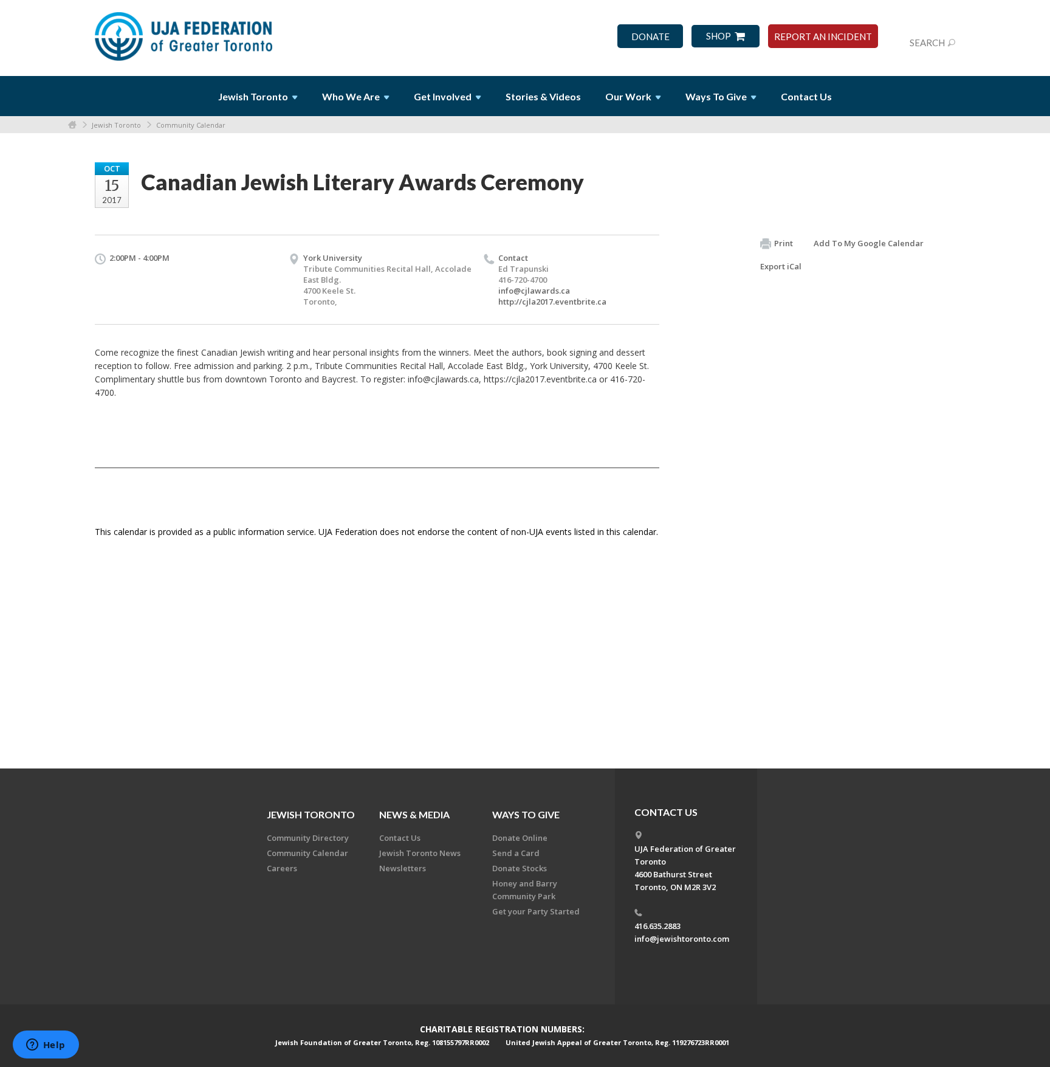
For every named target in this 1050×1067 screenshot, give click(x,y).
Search (927, 42)
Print (783, 243)
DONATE (650, 37)
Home (72, 125)
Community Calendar (190, 124)
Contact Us (806, 96)
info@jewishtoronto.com (681, 938)
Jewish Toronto (116, 124)
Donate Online (519, 837)
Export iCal (780, 266)
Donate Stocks (519, 868)
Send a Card (516, 853)
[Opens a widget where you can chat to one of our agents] (45, 1046)
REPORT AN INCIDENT (823, 37)
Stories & (543, 96)
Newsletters (402, 868)
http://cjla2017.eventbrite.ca (552, 301)
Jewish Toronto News (420, 853)
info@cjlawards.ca (534, 290)
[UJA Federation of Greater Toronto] (185, 32)
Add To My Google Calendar (869, 243)
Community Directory (308, 837)
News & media (414, 814)
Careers (282, 868)
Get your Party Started (536, 911)
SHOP (718, 36)
